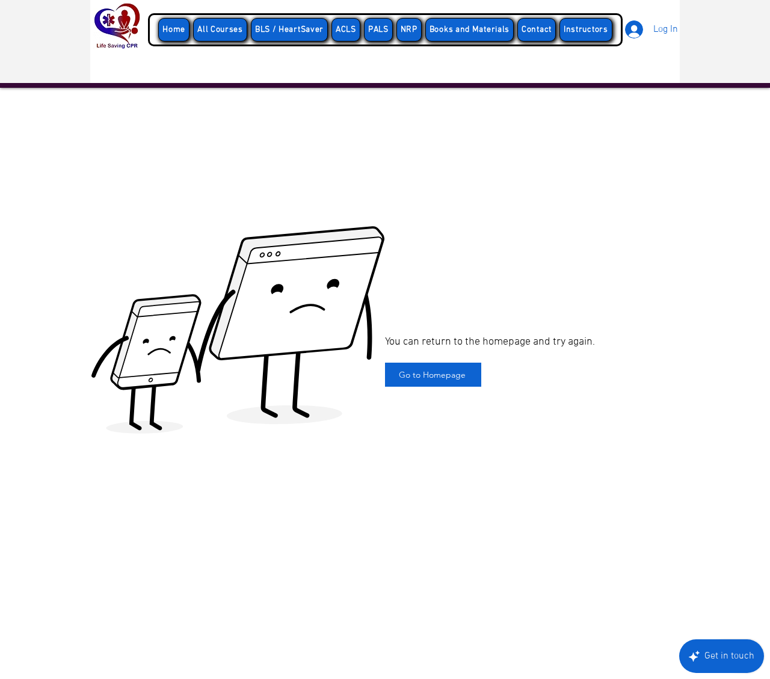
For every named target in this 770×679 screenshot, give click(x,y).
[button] (289, 29)
